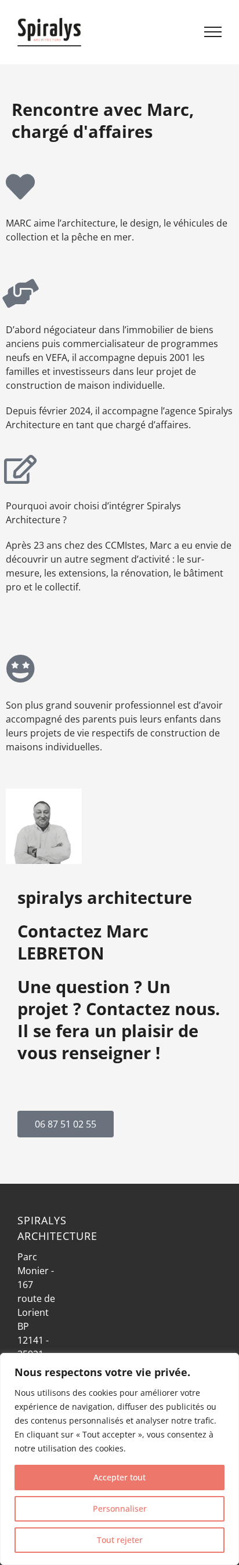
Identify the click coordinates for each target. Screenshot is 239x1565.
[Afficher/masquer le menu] (213, 32)
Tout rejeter (120, 1539)
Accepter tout (119, 1477)
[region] (119, 1459)
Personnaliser (120, 1508)
